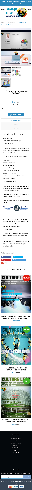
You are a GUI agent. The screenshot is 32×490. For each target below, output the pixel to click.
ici (21, 4)
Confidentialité (16, 448)
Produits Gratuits (16, 443)
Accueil (3, 22)
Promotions (11, 22)
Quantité (16, 105)
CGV (16, 440)
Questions (16, 128)
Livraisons (16, 445)
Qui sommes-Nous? (16, 438)
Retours (16, 124)
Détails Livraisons (16, 120)
